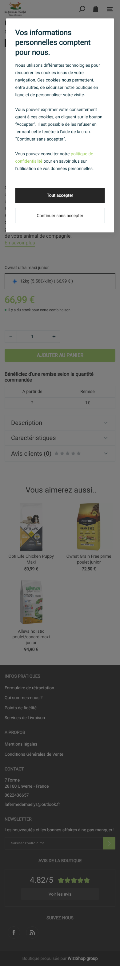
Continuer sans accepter (60, 215)
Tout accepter (60, 195)
